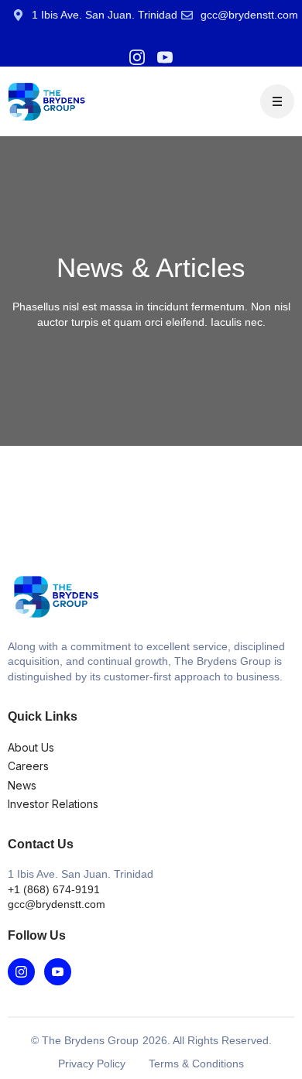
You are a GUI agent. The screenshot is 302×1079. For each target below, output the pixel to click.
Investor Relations (53, 803)
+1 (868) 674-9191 (54, 889)
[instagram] (137, 57)
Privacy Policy (91, 1063)
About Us (31, 747)
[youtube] (165, 57)
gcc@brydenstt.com (56, 904)
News (22, 785)
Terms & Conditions (196, 1063)
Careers (28, 765)
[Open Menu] (277, 101)
